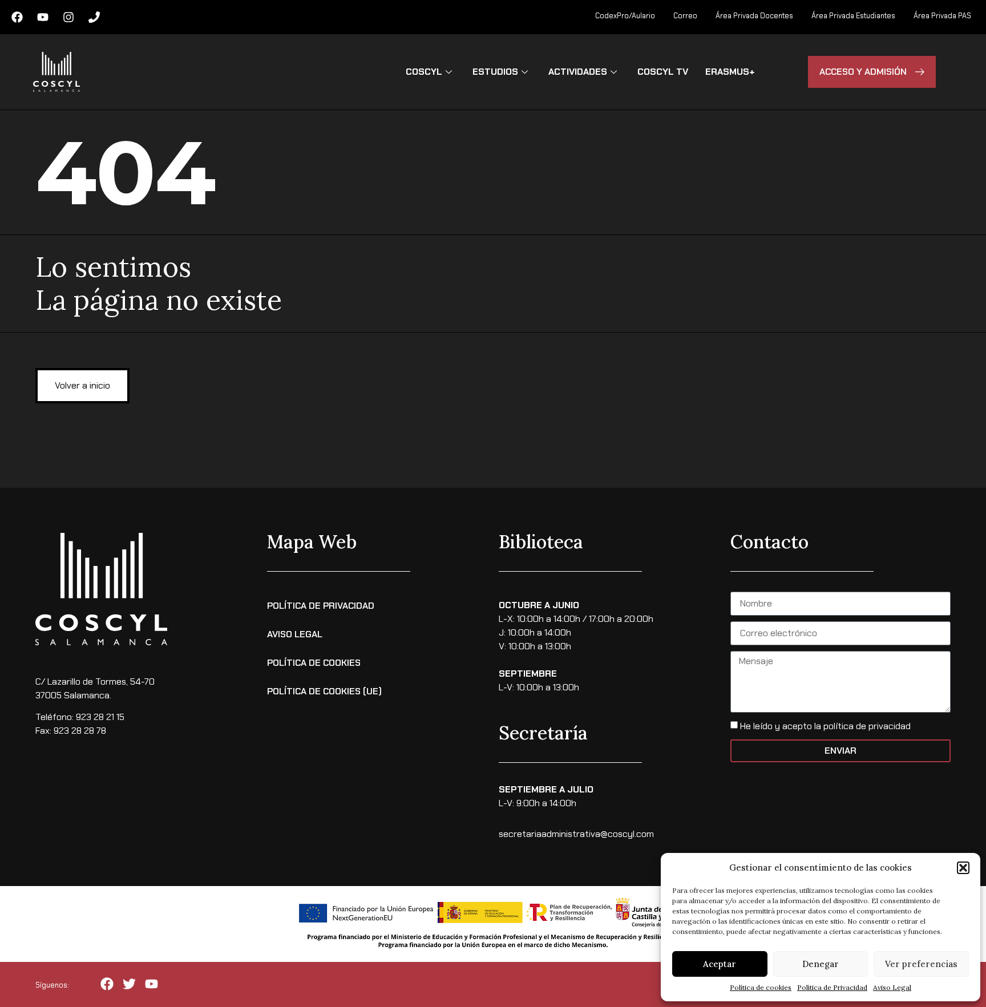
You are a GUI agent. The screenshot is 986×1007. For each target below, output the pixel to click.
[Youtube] (42, 17)
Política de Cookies (314, 663)
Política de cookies (760, 987)
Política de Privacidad (832, 987)
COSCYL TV (662, 72)
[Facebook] (17, 17)
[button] (963, 867)
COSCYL (424, 72)
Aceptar (719, 964)
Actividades (577, 72)
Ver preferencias (921, 964)
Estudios (495, 72)
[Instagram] (68, 17)
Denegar (820, 964)
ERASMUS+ (730, 72)
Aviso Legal (892, 987)
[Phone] (94, 17)
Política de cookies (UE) (324, 691)
